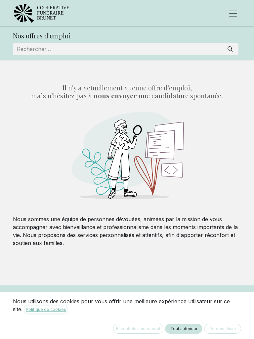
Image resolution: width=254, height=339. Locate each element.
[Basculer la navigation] (233, 13)
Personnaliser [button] (222, 328)
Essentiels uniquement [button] (138, 328)
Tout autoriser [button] (183, 328)
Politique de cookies (46, 309)
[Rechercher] (230, 49)
